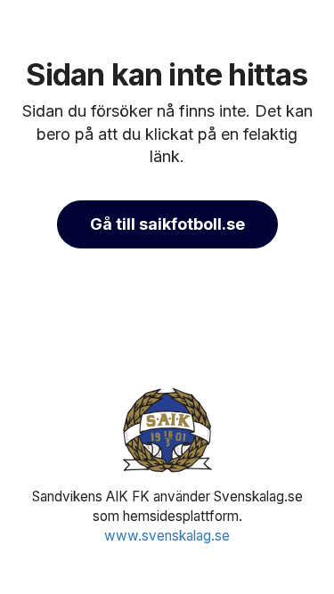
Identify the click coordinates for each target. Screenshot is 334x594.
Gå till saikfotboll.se (167, 224)
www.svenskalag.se (167, 535)
